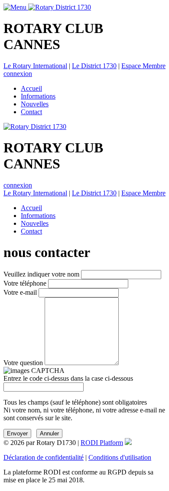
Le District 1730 (94, 65)
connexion (17, 73)
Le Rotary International (35, 65)
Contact (31, 111)
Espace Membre (143, 65)
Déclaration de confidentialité (43, 457)
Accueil (31, 88)
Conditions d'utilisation (119, 457)
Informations (38, 96)
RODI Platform (102, 442)
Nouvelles (35, 104)
